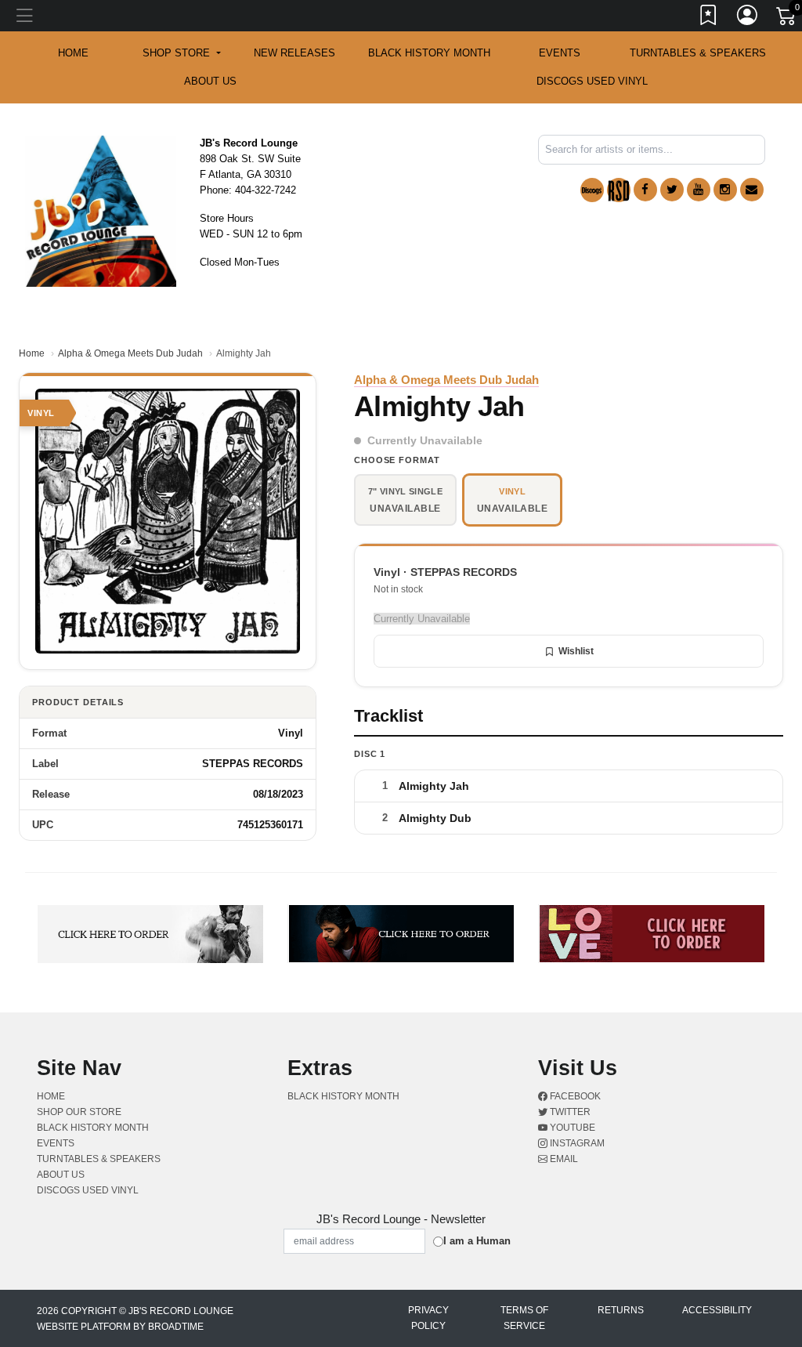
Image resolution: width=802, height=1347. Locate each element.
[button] (181, 53)
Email (562, 1158)
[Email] (752, 189)
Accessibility (717, 1310)
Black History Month (429, 53)
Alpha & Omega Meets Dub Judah (130, 353)
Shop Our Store (79, 1111)
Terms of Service (524, 1318)
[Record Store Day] (618, 190)
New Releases (294, 53)
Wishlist (576, 651)
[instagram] (725, 189)
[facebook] (645, 189)
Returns (621, 1310)
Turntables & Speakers (698, 53)
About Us (210, 81)
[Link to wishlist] (709, 18)
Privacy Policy (428, 1318)
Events (559, 53)
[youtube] (698, 189)
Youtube (571, 1127)
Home (32, 353)
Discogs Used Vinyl (592, 81)
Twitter (569, 1111)
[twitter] (672, 189)
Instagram (576, 1143)
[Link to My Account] (748, 18)
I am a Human (477, 1241)
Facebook (574, 1096)
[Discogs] (592, 190)
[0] (787, 19)
